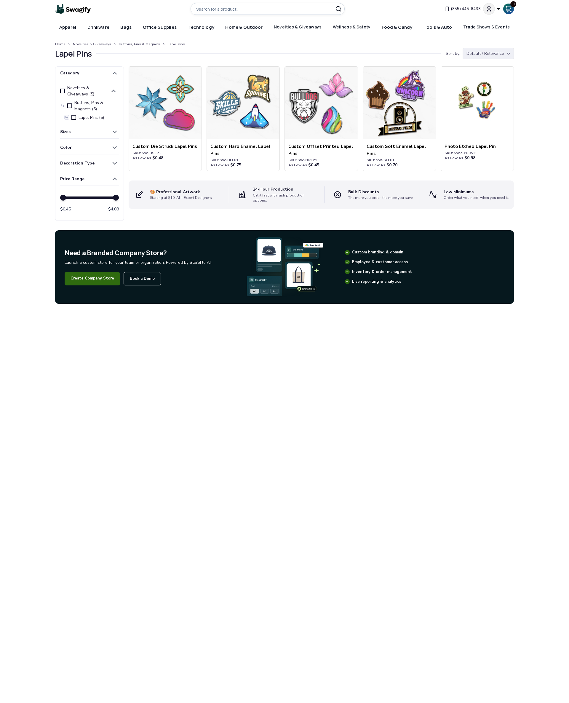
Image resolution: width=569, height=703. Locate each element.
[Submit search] (338, 9)
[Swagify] (73, 9)
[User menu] (492, 9)
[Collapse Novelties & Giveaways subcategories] (113, 91)
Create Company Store (92, 278)
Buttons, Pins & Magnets (139, 44)
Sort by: (453, 53)
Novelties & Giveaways (92, 44)
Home (60, 44)
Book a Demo (142, 278)
